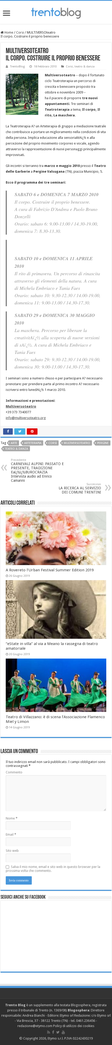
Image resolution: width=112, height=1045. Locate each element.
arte (14, 443)
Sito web (12, 851)
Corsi (20, 32)
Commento (14, 772)
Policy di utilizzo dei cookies (73, 1026)
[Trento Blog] (56, 12)
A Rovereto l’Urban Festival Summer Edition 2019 (50, 570)
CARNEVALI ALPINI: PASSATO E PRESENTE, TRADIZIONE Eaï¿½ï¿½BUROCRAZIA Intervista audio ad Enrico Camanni (37, 470)
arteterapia (32, 443)
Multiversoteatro (77, 443)
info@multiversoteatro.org (26, 418)
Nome (11, 818)
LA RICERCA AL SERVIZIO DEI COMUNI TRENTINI (80, 488)
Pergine (103, 443)
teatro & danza (84, 66)
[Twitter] (58, 1032)
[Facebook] (53, 1032)
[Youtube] (63, 1032)
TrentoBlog (17, 66)
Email (11, 834)
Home (8, 32)
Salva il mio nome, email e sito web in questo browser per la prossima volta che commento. (53, 869)
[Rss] (49, 1032)
